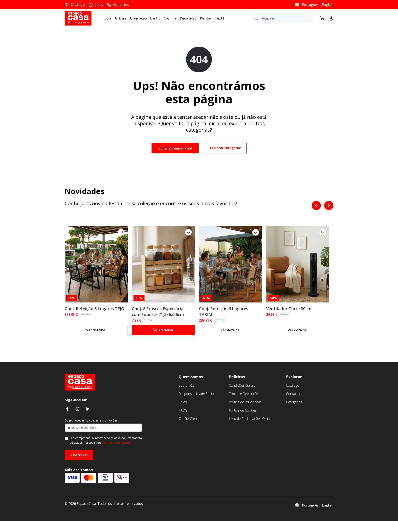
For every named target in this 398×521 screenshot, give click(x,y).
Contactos (293, 393)
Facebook (67, 409)
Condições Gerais (242, 385)
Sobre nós (186, 385)
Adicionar (166, 330)
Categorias (294, 402)
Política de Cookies (243, 410)
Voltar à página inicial (175, 148)
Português (310, 4)
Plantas (206, 18)
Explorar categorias (225, 148)
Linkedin (87, 409)
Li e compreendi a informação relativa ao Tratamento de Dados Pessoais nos (106, 440)
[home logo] (78, 18)
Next (328, 205)
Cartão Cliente (189, 418)
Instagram (77, 409)
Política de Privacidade (245, 402)
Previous (316, 205)
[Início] (80, 381)
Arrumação (138, 18)
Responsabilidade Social (196, 393)
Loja (107, 18)
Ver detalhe (95, 330)
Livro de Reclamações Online (250, 418)
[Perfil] (329, 18)
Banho (155, 18)
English (327, 4)
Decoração (188, 18)
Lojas (183, 402)
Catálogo (292, 385)
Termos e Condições (116, 442)
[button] (121, 232)
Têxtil (219, 18)
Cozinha (170, 18)
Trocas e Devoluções (244, 393)
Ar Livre (120, 18)
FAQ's (183, 410)
